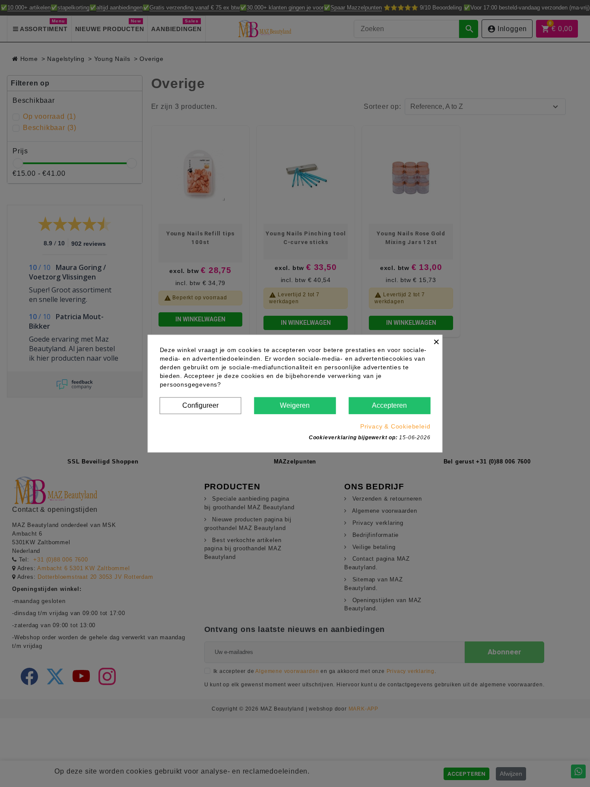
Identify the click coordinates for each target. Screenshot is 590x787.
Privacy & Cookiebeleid (395, 425)
